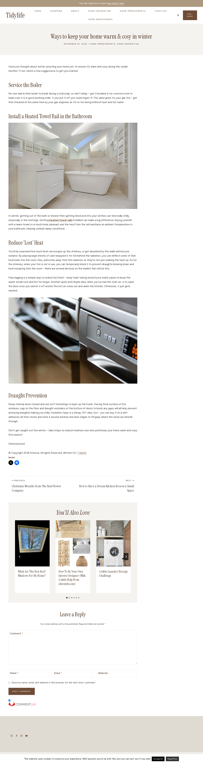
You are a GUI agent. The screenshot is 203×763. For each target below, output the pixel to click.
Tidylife (81, 452)
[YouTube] (26, 736)
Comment (16, 633)
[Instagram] (12, 736)
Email (58, 673)
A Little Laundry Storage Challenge (113, 573)
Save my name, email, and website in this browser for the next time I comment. (54, 682)
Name (14, 673)
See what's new (115, 3)
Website (103, 673)
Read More (172, 759)
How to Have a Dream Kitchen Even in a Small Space (106, 486)
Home (38, 11)
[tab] (67, 597)
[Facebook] (16, 736)
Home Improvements (102, 44)
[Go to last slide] (19, 556)
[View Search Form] (178, 15)
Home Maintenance (100, 19)
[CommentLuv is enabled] (72, 704)
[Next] (126, 556)
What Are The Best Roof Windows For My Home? (32, 573)
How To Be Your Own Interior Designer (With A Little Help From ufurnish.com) (72, 577)
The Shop (190, 15)
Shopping (56, 11)
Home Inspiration (128, 44)
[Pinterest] (21, 736)
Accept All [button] (158, 759)
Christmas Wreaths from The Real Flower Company (36, 486)
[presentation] (32, 543)
